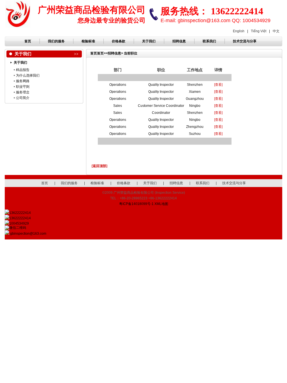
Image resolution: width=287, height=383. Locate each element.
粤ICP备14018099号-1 (136, 204)
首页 (27, 41)
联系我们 (209, 41)
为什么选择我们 (28, 75)
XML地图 (161, 204)
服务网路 (22, 81)
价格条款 (118, 41)
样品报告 (22, 70)
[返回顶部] (99, 166)
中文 (276, 31)
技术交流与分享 (244, 41)
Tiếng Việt (258, 31)
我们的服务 (56, 41)
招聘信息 (179, 41)
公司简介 (22, 98)
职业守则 (22, 87)
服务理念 (22, 92)
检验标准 (88, 41)
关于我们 (149, 41)
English (238, 31)
